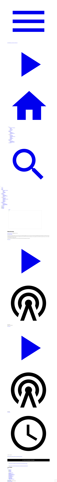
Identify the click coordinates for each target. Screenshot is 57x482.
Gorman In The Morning (12, 127)
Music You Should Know (12, 136)
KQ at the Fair (10, 139)
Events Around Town (12, 133)
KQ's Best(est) (11, 138)
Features (10, 134)
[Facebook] (3, 206)
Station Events (11, 132)
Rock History (11, 135)
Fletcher (11, 128)
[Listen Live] (28, 260)
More (7, 468)
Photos (11, 137)
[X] (10, 470)
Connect (10, 140)
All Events (10, 131)
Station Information (12, 141)
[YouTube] (3, 208)
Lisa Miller (11, 130)
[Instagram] (3, 207)
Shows (9, 209)
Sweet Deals (10, 142)
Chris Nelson (11, 129)
